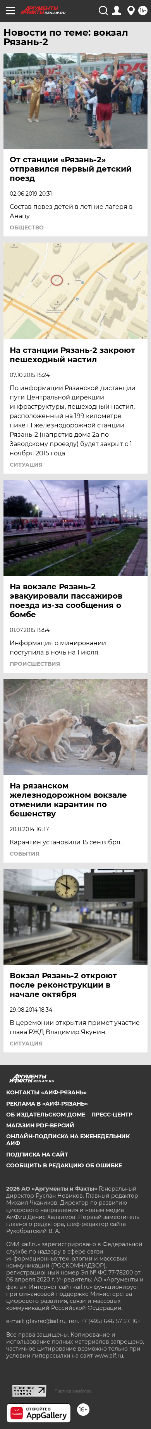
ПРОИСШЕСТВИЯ (35, 664)
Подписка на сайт (37, 1154)
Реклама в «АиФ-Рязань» (47, 1103)
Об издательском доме (45, 1114)
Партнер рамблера (73, 1391)
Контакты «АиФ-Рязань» (46, 1092)
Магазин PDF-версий (40, 1125)
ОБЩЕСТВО (27, 227)
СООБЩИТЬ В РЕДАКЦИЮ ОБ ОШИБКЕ (64, 1165)
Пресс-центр (111, 1114)
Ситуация (26, 464)
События (24, 853)
